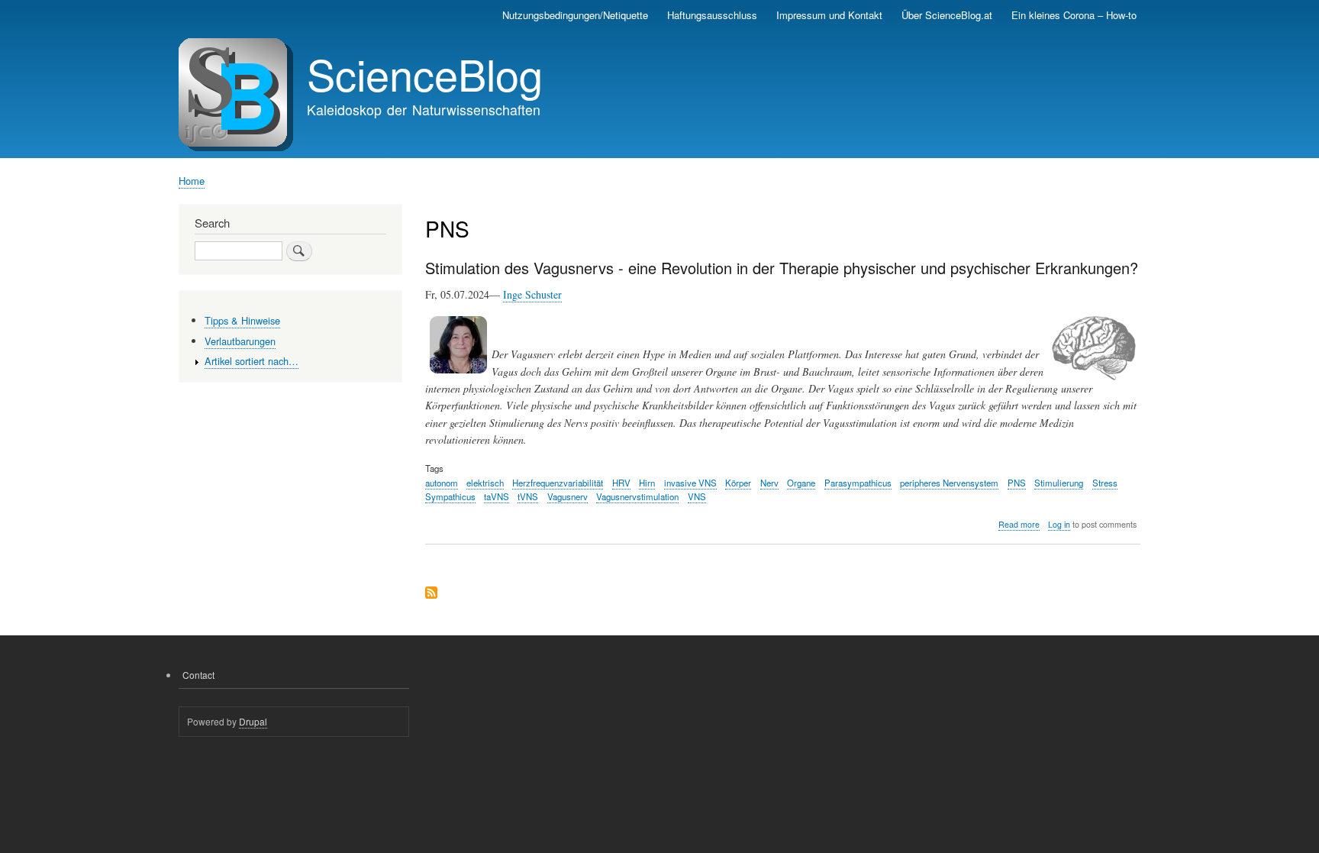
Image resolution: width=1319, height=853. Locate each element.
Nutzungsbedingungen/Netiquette (575, 15)
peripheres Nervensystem (949, 483)
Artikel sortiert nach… (251, 361)
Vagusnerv (567, 496)
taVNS (496, 496)
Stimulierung (1058, 483)
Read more (1019, 525)
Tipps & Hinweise (242, 320)
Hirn (647, 483)
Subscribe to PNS (431, 593)
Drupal (253, 721)
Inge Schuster (532, 294)
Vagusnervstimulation (637, 496)
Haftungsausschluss (712, 15)
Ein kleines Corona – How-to (1074, 15)
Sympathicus (450, 496)
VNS (697, 496)
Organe (801, 483)
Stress (1104, 483)
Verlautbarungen (240, 341)
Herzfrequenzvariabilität (557, 483)
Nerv (769, 483)
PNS (1017, 483)
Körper (738, 483)
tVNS (528, 496)
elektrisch (485, 483)
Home (192, 180)
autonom (441, 483)
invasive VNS (690, 483)
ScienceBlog (425, 73)
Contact (198, 674)
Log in (1059, 524)
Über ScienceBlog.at (946, 15)
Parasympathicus (858, 483)
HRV (621, 483)
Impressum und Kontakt (829, 15)
